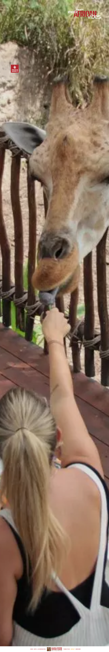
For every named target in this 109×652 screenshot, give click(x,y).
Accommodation (41, 649)
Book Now (78, 649)
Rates (35, 649)
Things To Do (66, 649)
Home (31, 649)
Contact (73, 649)
